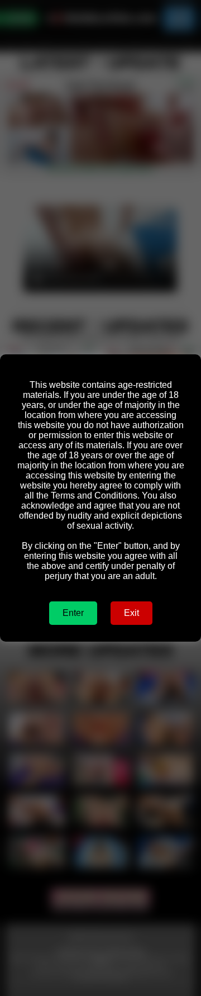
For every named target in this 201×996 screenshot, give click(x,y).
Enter (73, 613)
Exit (131, 613)
